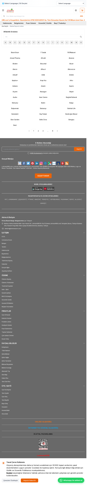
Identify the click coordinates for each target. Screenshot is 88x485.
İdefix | (71, 199)
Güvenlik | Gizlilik (45, 23)
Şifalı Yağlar (5, 357)
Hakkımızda (7, 23)
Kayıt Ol (79, 149)
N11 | (6, 199)
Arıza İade (5, 414)
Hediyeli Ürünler (7, 325)
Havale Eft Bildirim (7, 303)
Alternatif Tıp (6, 371)
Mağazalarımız (6, 257)
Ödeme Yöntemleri (8, 282)
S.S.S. (3, 236)
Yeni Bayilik (5, 400)
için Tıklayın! (17, 221)
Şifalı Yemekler (6, 361)
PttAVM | (31, 199)
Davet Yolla (5, 339)
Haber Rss (5, 378)
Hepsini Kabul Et (29, 480)
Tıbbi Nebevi (6, 350)
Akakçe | (43, 203)
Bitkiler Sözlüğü (6, 368)
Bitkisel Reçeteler (7, 364)
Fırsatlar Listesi (6, 322)
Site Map (4, 374)
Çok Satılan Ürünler (8, 335)
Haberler (4, 264)
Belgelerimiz (19, 23)
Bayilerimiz (5, 254)
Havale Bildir (6, 410)
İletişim (4, 243)
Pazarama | (65, 199)
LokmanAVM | (12, 199)
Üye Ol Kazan (6, 315)
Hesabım (4, 407)
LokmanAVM (43, 455)
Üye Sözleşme (6, 390)
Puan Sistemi (31, 23)
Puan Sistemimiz (7, 328)
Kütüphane (5, 347)
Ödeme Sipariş (6, 279)
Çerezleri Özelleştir (10, 480)
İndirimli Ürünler (6, 318)
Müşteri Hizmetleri (7, 306)
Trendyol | (45, 199)
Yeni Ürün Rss (6, 381)
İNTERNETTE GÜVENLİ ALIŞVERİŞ (43, 428)
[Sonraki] (57, 131)
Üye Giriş (4, 396)
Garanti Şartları (6, 293)
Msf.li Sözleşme (7, 296)
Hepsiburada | (55, 199)
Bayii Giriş (5, 403)
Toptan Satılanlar (7, 332)
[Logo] (17, 10)
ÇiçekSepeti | (22, 199)
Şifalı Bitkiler (5, 354)
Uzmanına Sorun (7, 240)
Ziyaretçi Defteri (7, 271)
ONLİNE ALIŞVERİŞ (43, 422)
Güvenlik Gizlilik (7, 300)
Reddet (9, 473)
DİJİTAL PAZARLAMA (43, 434)
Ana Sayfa (5, 26)
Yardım (4, 247)
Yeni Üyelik (5, 393)
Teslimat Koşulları (7, 286)
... (47, 131)
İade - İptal (5, 289)
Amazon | (37, 199)
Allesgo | (78, 199)
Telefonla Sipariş (7, 260)
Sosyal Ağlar (5, 267)
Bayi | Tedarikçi (60, 23)
